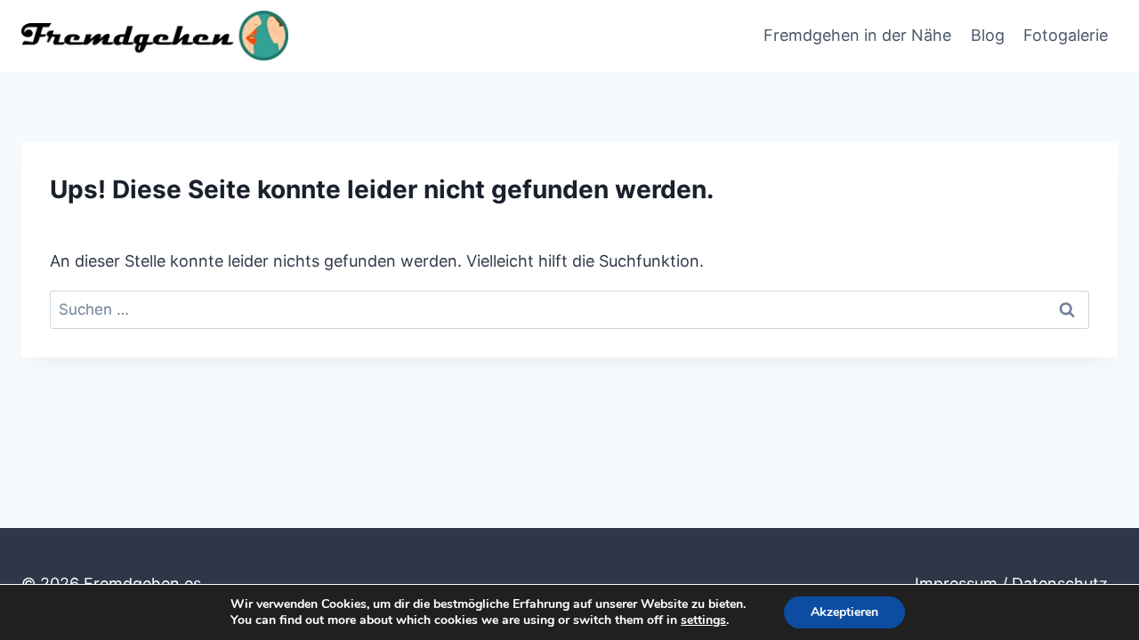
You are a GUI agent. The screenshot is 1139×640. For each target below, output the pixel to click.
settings (703, 620)
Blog (988, 35)
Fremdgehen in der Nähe (857, 35)
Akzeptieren (844, 612)
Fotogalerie (1065, 35)
